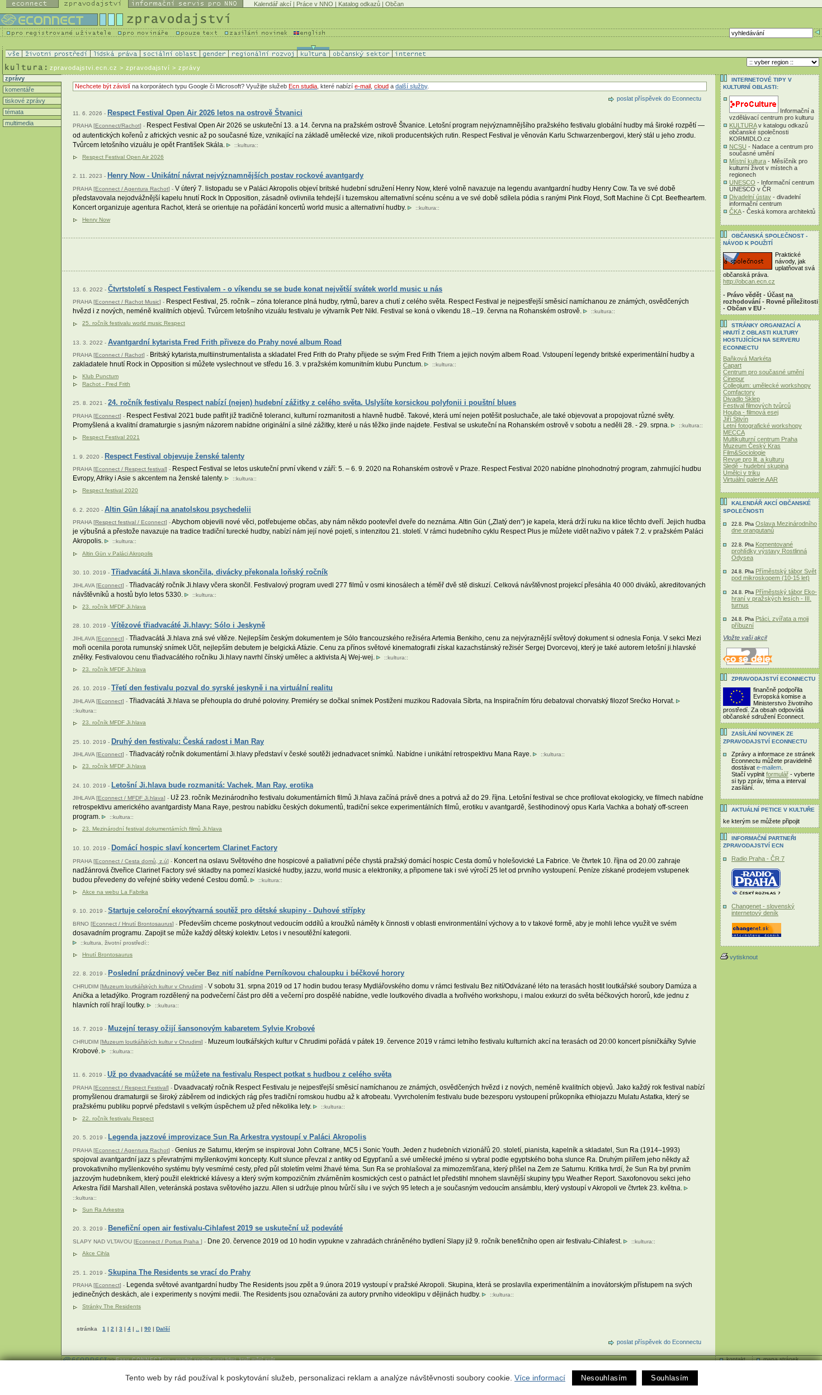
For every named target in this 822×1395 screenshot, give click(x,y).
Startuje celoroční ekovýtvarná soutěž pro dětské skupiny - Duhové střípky (236, 910)
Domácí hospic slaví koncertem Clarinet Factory (194, 847)
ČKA (735, 211)
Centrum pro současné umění (763, 372)
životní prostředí (125, 943)
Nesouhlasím (604, 1378)
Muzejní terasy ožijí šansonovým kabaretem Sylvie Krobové (211, 1028)
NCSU (738, 146)
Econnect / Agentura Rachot (131, 189)
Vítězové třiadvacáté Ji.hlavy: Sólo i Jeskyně (188, 625)
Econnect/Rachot (117, 125)
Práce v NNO (314, 4)
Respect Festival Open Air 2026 (123, 157)
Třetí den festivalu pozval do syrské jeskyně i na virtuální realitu (222, 688)
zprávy (14, 78)
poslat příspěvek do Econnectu (659, 98)
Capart (732, 365)
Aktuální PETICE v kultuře (773, 810)
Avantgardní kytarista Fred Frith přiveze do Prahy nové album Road (225, 342)
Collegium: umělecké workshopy (767, 385)
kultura (246, 145)
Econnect (107, 416)
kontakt (735, 1359)
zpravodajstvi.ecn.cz (83, 67)
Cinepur (733, 378)
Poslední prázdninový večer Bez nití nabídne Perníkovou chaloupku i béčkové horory (256, 973)
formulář (777, 774)
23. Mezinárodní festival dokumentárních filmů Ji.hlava (152, 829)
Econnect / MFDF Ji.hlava (131, 798)
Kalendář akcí (272, 4)
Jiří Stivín (735, 419)
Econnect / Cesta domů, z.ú (131, 861)
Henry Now (96, 219)
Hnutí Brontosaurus (107, 954)
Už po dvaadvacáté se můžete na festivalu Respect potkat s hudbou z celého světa (249, 1074)
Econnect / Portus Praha (168, 1241)
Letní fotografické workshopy (762, 425)
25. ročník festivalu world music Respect (133, 323)
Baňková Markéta (747, 358)
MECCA (734, 432)
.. (137, 1329)
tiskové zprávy (24, 100)
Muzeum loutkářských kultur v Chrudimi (151, 986)
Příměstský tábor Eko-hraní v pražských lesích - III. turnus (774, 598)
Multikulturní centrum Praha (760, 439)
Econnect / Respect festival (130, 469)
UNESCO (742, 182)
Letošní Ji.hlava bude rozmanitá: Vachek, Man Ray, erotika (212, 785)
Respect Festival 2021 (111, 437)
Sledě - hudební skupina (755, 466)
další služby (411, 86)
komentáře (18, 89)
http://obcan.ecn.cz (749, 281)
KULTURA (743, 125)
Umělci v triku (741, 472)
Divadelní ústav (750, 197)
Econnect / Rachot (119, 355)
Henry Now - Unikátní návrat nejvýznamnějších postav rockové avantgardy (235, 175)
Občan (394, 4)
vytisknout (744, 957)
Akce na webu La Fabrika (115, 892)
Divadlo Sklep (741, 398)
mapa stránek (781, 1359)
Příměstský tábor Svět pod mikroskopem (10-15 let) (773, 574)
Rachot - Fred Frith (106, 384)
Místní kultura (747, 161)
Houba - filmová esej (750, 412)
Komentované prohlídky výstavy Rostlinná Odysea (769, 551)
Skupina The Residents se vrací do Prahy (179, 1272)
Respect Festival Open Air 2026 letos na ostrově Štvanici (205, 113)
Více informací (539, 1377)
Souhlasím (670, 1378)
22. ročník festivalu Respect (118, 1118)
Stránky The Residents (111, 1306)
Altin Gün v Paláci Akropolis (117, 553)
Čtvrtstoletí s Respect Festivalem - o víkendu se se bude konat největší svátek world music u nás (275, 289)
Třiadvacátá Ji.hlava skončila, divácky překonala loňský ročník (219, 572)
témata (13, 112)
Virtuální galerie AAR (750, 479)
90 (147, 1329)
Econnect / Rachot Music (127, 302)
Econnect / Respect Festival (131, 1088)
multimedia (18, 123)
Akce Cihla (96, 1253)
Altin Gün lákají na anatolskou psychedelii (178, 509)
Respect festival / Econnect (130, 522)
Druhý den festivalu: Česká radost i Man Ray (187, 741)
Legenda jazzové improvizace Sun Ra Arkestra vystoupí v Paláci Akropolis (237, 1137)
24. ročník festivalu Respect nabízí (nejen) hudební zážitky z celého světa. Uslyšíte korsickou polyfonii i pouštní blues (312, 402)
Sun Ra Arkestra (103, 1210)
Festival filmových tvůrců (757, 405)
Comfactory (739, 392)
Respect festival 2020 (110, 490)
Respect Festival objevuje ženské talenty (174, 456)
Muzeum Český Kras (752, 445)
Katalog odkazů (359, 4)
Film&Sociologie (744, 452)
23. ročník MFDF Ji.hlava (114, 607)
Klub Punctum (100, 376)
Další (163, 1329)
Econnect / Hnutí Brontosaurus (132, 924)
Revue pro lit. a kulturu (753, 459)
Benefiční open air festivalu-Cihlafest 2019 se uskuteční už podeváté (225, 1228)
